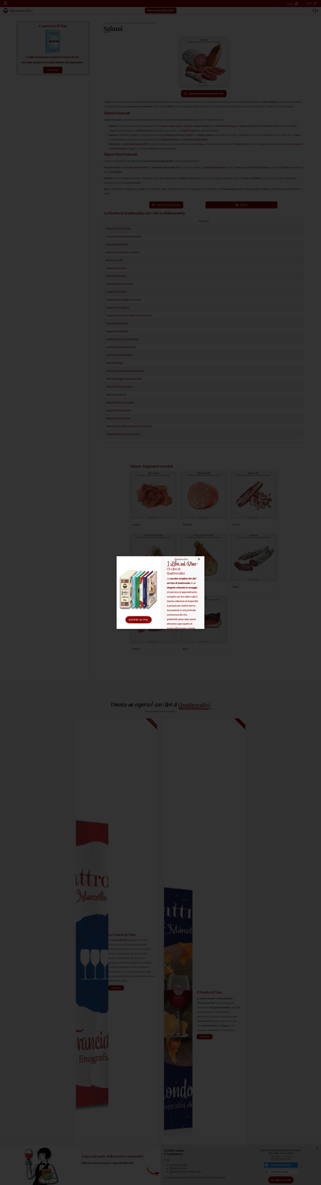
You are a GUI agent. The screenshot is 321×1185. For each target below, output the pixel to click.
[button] (198, 559)
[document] (160, 592)
